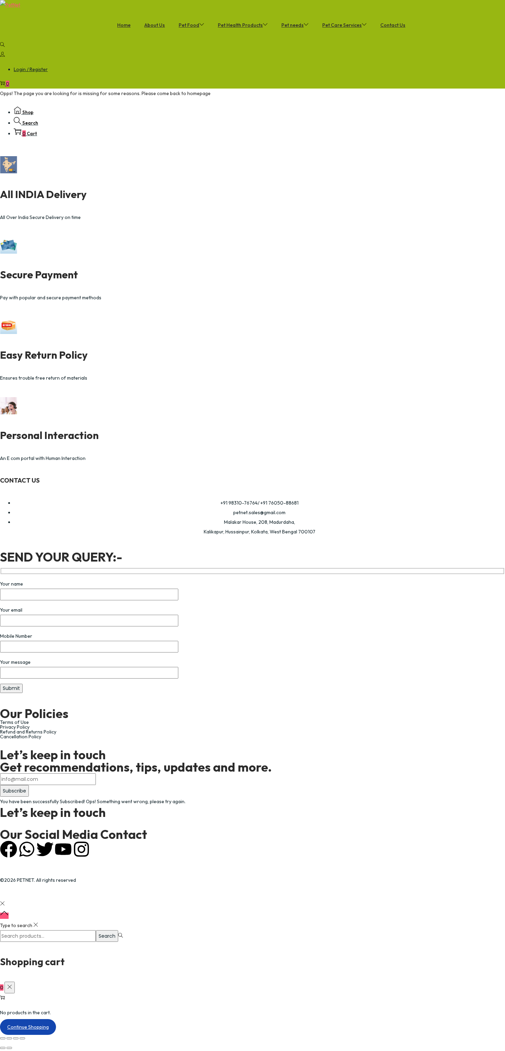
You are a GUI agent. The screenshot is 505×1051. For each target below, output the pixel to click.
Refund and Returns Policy (28, 732)
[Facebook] (8, 849)
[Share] (16, 1038)
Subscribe (14, 790)
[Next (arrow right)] (9, 1048)
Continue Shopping (28, 1027)
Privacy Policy (15, 727)
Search (107, 936)
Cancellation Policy (20, 737)
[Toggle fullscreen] (9, 1038)
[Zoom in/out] (2, 1038)
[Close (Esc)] (22, 1038)
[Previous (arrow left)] (2, 1048)
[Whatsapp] (26, 849)
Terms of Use (14, 722)
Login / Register (31, 69)
